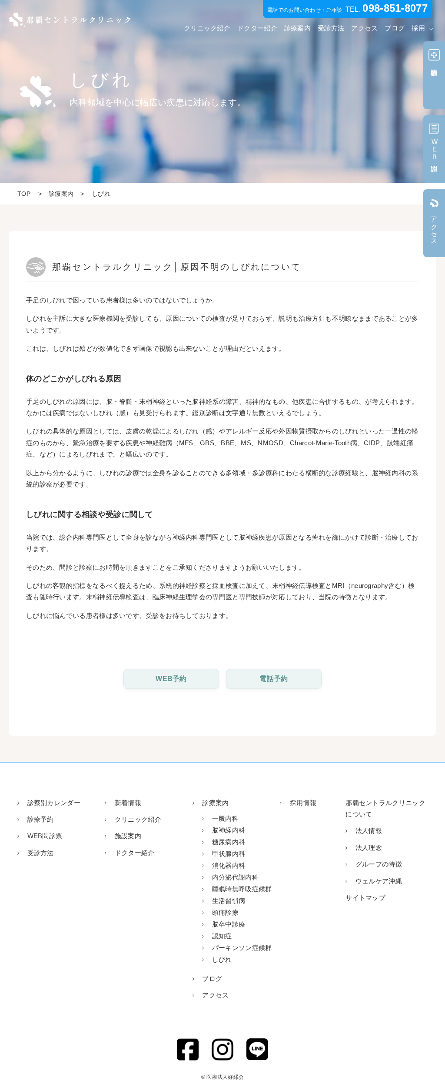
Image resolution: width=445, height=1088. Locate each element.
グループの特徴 (378, 864)
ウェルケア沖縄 (378, 881)
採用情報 (303, 802)
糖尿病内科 (228, 842)
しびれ (222, 959)
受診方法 (331, 28)
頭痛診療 (225, 912)
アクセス (364, 28)
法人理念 (368, 847)
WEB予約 (171, 678)
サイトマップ (365, 897)
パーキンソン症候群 (242, 947)
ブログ (395, 28)
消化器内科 (228, 865)
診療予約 (40, 819)
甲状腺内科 (228, 853)
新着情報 (128, 802)
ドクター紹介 (257, 28)
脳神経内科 (228, 830)
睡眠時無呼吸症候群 (242, 889)
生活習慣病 (228, 900)
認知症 (222, 936)
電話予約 (273, 678)
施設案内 (128, 836)
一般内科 (225, 818)
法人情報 (368, 830)
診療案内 (297, 28)
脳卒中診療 (228, 924)
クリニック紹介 (207, 28)
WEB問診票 (44, 836)
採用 (418, 28)
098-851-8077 (395, 8)
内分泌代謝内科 (235, 877)
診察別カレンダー (53, 802)
